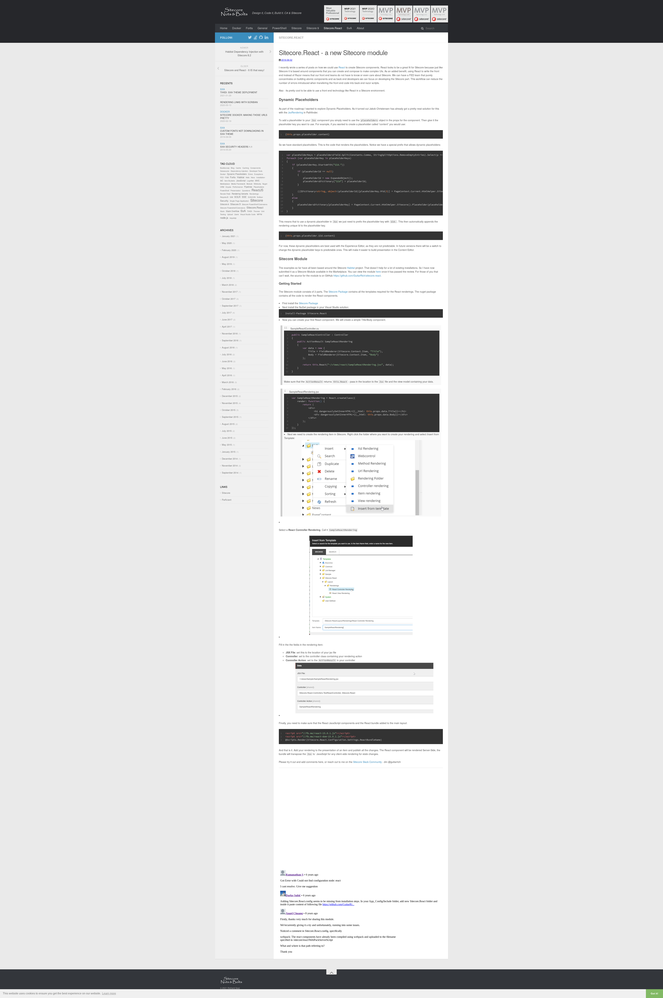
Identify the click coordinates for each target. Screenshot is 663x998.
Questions (246, 190)
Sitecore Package (338, 291)
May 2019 (227, 264)
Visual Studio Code (248, 214)
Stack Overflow (232, 211)
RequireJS (224, 197)
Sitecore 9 (312, 28)
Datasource (224, 171)
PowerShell (279, 28)
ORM (222, 187)
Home (223, 28)
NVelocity (257, 184)
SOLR (237, 197)
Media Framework (238, 184)
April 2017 (227, 326)
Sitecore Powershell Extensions (232, 208)
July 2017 (227, 312)
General (262, 28)
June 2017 (227, 319)
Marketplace (225, 184)
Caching (245, 168)
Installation (260, 177)
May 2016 (227, 368)
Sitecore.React (333, 28)
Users (236, 214)
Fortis (249, 28)
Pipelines (248, 186)
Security (224, 200)
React (342, 67)
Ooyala (228, 187)
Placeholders (259, 187)
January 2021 (228, 236)
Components (255, 168)
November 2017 (230, 291)
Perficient (226, 499)
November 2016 (230, 333)
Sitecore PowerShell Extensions (254, 204)
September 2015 (230, 416)
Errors (250, 174)
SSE (244, 197)
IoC (221, 180)
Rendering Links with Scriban (239, 102)
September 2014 (230, 472)
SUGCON (252, 197)
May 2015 (227, 444)
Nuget (264, 184)
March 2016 (228, 382)
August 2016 (228, 347)
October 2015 (228, 410)
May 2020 (227, 243)
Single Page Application (239, 201)
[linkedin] (266, 37)
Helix (247, 177)
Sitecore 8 (224, 204)
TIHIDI (249, 211)
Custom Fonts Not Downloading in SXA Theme (241, 132)
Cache (238, 168)
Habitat (351, 267)
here (378, 271)
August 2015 (228, 424)
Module (249, 184)
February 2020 (229, 250)
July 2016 (227, 354)
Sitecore (296, 28)
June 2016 (227, 361)
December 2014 (230, 458)
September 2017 (230, 305)
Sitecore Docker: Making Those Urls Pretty (243, 116)
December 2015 (230, 396)
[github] (261, 37)
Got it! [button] (654, 993)
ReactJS (257, 190)
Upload (230, 214)
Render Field (225, 194)
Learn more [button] (109, 993)
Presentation (235, 190)
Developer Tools (255, 171)
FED (222, 177)
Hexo (253, 177)
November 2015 (230, 403)
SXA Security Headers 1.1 (236, 146)
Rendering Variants (240, 193)
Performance (238, 187)
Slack (222, 211)
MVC (257, 180)
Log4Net (250, 181)
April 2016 (227, 375)
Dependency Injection (239, 171)
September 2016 (230, 340)
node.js (224, 217)
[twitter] (250, 37)
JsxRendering (295, 112)
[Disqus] (361, 823)
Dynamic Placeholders (237, 174)
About (360, 28)
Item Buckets (229, 181)
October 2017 (228, 298)
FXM (227, 177)
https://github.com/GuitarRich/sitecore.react (357, 275)
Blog (232, 168)
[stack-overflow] (255, 37)
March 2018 (228, 284)
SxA (349, 28)
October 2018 (228, 270)
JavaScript (241, 180)
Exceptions (258, 174)
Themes (256, 211)
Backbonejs (224, 168)
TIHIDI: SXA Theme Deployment (238, 92)
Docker (236, 28)
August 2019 (228, 257)
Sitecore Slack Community (367, 762)
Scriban (260, 197)
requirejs (233, 218)
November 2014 (230, 465)
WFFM (259, 214)
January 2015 (228, 451)
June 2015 (227, 437)
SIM (231, 197)
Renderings (254, 194)
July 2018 (227, 277)
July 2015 (227, 430)
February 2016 (229, 389)
